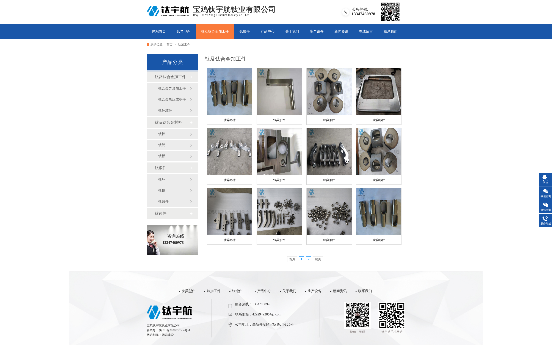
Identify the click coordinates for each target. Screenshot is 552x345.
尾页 (318, 259)
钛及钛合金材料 (168, 122)
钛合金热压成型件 (172, 99)
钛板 (161, 156)
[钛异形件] (229, 91)
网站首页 (159, 31)
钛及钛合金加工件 (215, 31)
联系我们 (390, 31)
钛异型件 (183, 31)
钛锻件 (245, 31)
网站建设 (168, 335)
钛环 (161, 179)
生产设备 (317, 31)
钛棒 (161, 134)
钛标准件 (165, 110)
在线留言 (366, 31)
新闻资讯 (341, 31)
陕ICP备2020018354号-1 (174, 330)
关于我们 (292, 31)
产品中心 (267, 31)
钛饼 (161, 190)
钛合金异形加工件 (172, 88)
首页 (169, 44)
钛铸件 (160, 213)
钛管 (161, 145)
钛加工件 (184, 44)
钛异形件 (230, 120)
